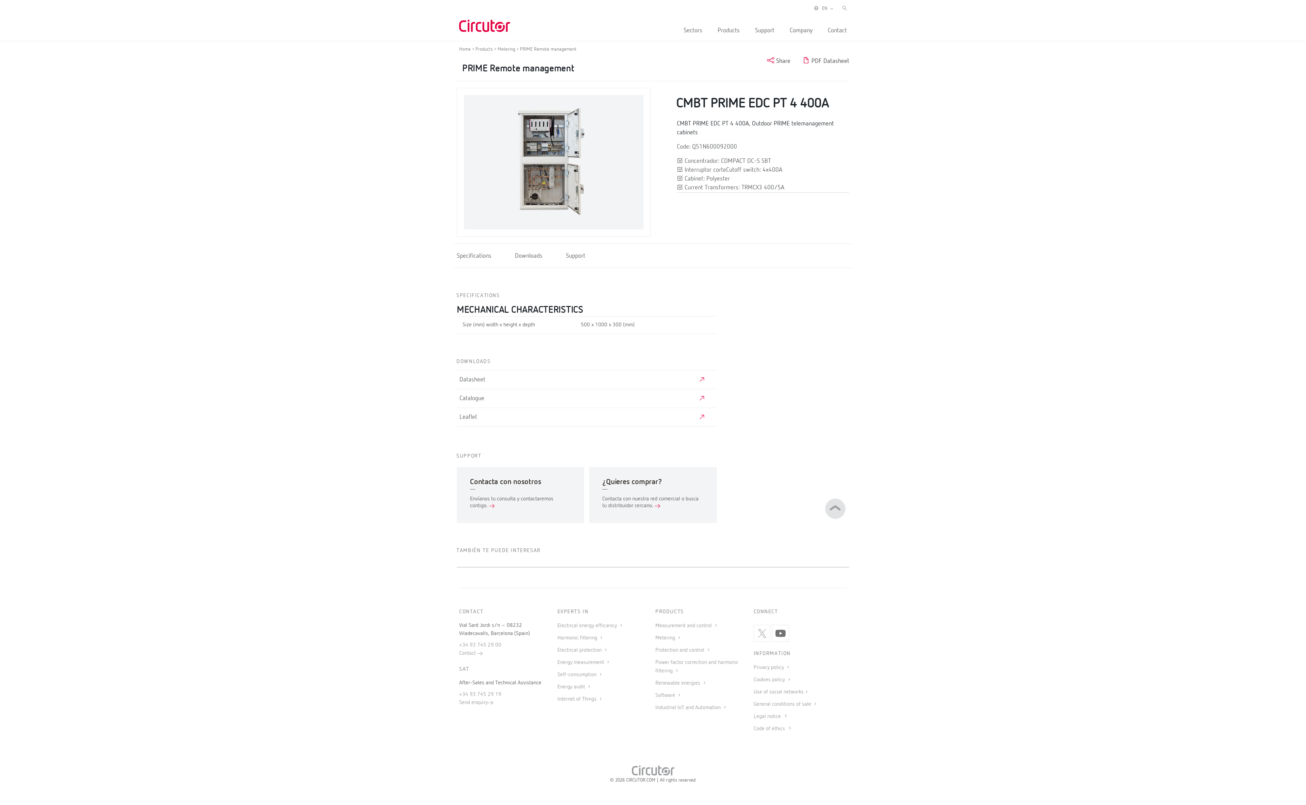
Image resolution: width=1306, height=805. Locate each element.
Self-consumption (577, 675)
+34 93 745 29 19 (480, 694)
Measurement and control (684, 626)
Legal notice (767, 716)
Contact (837, 31)
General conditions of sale (783, 704)
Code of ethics (769, 729)
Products (729, 31)
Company (801, 31)
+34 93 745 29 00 (480, 645)
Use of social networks (779, 692)
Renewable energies (678, 683)
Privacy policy (769, 667)
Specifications (474, 256)
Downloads (528, 256)
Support (764, 31)
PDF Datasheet (829, 61)
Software (665, 695)
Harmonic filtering (578, 638)
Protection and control (680, 650)
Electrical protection (580, 650)
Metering (665, 638)
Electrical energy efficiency (587, 626)
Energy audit (571, 687)
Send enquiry (473, 702)
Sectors (693, 31)
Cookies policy (770, 680)
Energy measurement (581, 662)
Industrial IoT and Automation (688, 707)
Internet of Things (577, 699)
